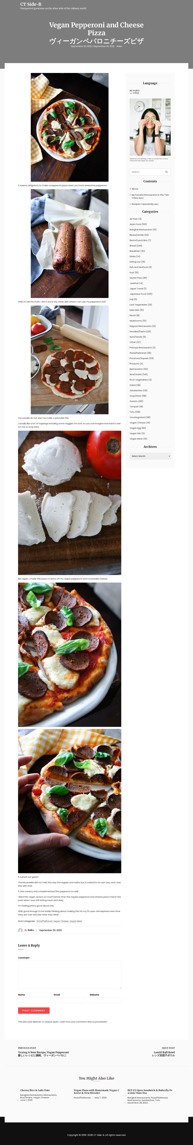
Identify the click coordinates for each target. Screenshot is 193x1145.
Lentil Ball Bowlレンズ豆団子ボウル (163, 1054)
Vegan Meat (76, 921)
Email (57, 995)
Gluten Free (136, 278)
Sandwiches (136, 390)
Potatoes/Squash (139, 358)
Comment (24, 958)
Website (94, 995)
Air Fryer (134, 219)
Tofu (132, 412)
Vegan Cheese (60, 921)
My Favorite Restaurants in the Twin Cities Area (150, 196)
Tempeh (134, 406)
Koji (131, 299)
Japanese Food (138, 294)
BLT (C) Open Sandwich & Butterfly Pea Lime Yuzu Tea (150, 1091)
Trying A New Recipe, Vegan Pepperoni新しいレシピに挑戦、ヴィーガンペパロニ (43, 1054)
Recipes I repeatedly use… (145, 204)
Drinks (133, 256)
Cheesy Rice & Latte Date (35, 1090)
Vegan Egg (135, 428)
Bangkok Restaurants (141, 229)
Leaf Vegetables (138, 304)
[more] (151, 161)
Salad (133, 385)
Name (21, 995)
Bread (133, 245)
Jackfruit (134, 283)
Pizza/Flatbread (44, 921)
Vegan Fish (135, 433)
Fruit (132, 272)
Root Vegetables (139, 380)
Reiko (119, 46)
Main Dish (134, 310)
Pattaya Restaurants (141, 347)
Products (134, 363)
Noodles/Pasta (138, 331)
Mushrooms (136, 321)
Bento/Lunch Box (138, 240)
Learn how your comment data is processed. (83, 1021)
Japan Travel (136, 288)
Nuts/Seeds (136, 337)
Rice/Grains (136, 374)
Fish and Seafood (139, 267)
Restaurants (136, 369)
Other (133, 342)
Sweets (134, 401)
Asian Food (135, 224)
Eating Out (135, 262)
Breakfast (135, 251)
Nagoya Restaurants (140, 326)
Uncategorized (137, 417)
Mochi (133, 315)
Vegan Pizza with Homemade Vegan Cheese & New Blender (96, 1091)
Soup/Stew (135, 396)
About (135, 188)
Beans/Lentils (137, 235)
